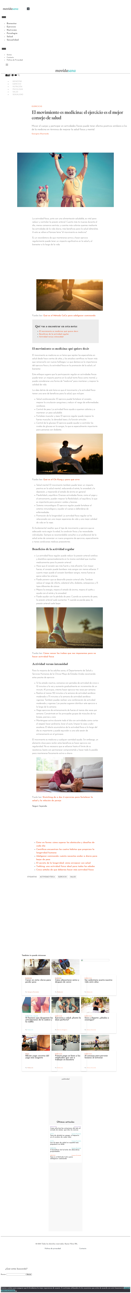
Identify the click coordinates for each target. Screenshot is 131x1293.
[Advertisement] (80, 144)
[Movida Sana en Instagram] (9, 75)
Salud (10, 37)
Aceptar (127, 1288)
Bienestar (12, 24)
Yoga (27, 1054)
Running (28, 978)
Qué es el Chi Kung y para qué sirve (61, 480)
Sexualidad (13, 40)
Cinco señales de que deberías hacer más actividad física (65, 870)
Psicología (12, 33)
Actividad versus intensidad (51, 337)
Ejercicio (11, 27)
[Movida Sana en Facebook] (6, 75)
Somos (9, 55)
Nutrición (12, 30)
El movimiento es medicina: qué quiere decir (58, 331)
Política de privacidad (53, 1248)
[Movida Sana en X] (13, 75)
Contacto (10, 57)
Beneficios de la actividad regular (54, 334)
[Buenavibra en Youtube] (16, 75)
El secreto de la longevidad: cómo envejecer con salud (63, 863)
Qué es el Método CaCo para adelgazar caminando (69, 316)
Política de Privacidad (15, 60)
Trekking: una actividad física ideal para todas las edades (65, 866)
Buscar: (3, 1274)
